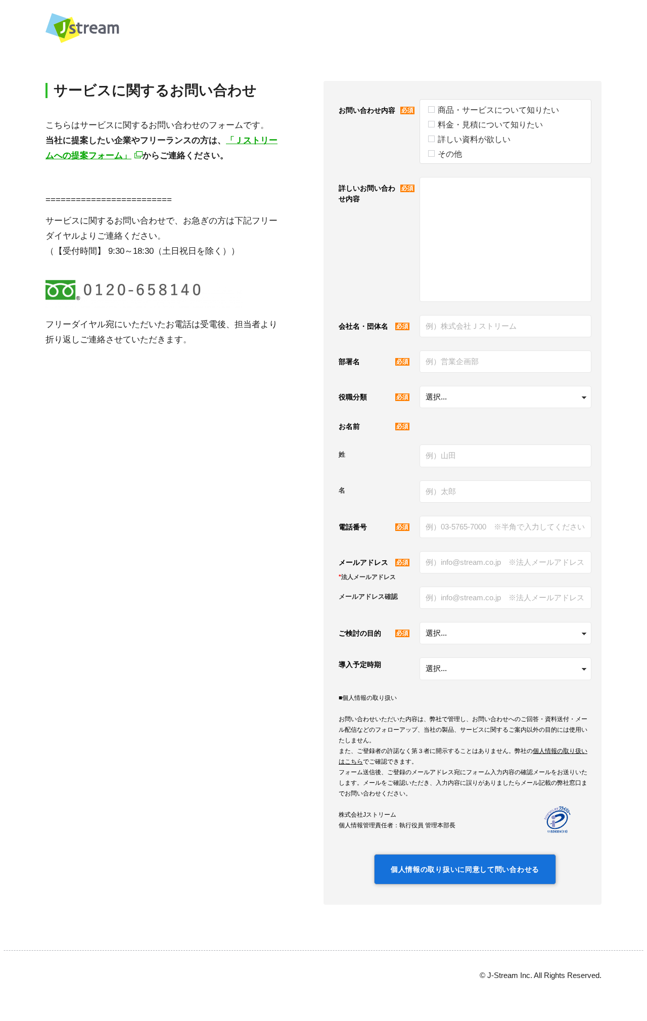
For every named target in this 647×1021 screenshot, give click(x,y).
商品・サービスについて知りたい (498, 110)
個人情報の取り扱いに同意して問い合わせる (465, 869)
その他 (450, 154)
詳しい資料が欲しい (474, 139)
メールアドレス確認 (368, 596)
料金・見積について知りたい (490, 124)
